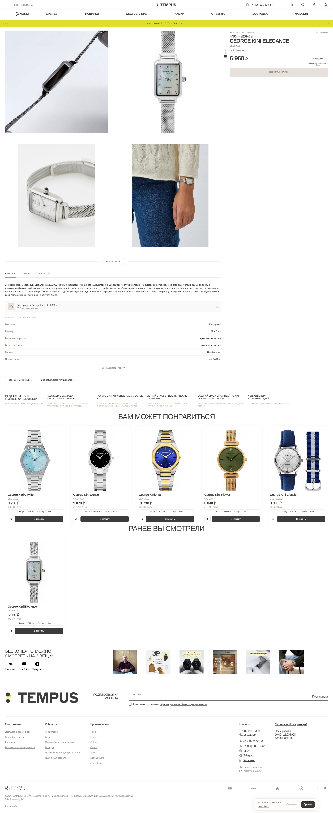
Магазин (301, 13)
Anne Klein (96, 763)
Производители (99, 724)
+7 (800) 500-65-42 (253, 746)
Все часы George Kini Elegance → (58, 380)
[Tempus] (41, 697)
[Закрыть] (328, 23)
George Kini (240, 32)
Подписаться (320, 696)
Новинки (92, 13)
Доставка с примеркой (17, 731)
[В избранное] (60, 431)
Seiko (93, 752)
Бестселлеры (137, 13)
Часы (24, 14)
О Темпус (218, 13)
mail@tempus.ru (252, 770)
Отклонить (291, 804)
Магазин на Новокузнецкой (20, 747)
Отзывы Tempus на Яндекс (59, 742)
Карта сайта (11, 806)
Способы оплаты (14, 737)
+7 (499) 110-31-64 (253, 741)
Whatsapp (249, 760)
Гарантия (10, 742)
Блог (47, 737)
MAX (246, 750)
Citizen (93, 742)
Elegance (250, 32)
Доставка (260, 13)
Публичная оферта (55, 757)
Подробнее (263, 806)
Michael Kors (97, 757)
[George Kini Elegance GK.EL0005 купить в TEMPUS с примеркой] (166, 4)
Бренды (52, 13)
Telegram (249, 755)
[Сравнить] (11, 519)
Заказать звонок (253, 767)
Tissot (93, 731)
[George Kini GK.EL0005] (35, 572)
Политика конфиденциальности (62, 752)
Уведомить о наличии (278, 72)
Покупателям (13, 724)
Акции (180, 13)
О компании (51, 731)
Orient (93, 747)
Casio (93, 737)
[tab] (10, 274)
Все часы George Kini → (20, 380)
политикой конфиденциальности (189, 704)
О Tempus (51, 724)
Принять (308, 804)
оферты (164, 704)
